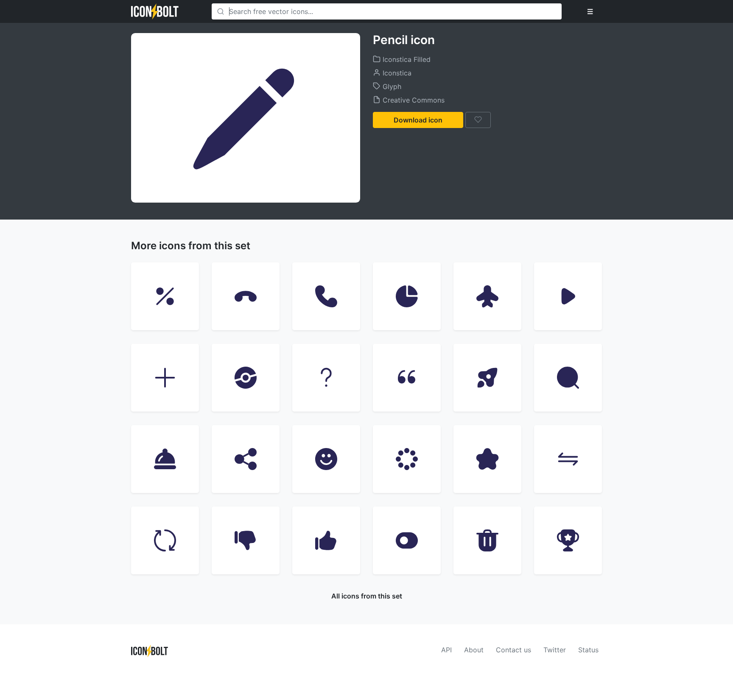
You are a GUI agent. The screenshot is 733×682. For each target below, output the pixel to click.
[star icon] (487, 459)
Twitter (554, 650)
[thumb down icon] (246, 540)
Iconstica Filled (405, 59)
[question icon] (326, 378)
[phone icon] (326, 296)
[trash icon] (487, 540)
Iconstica (395, 73)
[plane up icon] (487, 296)
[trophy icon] (568, 540)
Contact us (513, 650)
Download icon (418, 120)
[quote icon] (407, 378)
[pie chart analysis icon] (407, 296)
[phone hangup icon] (246, 296)
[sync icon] (165, 540)
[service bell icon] (165, 459)
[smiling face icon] (326, 459)
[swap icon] (568, 459)
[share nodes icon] (246, 459)
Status (588, 650)
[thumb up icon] (326, 540)
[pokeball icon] (246, 378)
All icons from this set (366, 596)
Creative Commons (412, 100)
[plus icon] (165, 378)
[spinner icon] (407, 459)
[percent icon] (165, 296)
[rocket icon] (487, 378)
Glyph (390, 86)
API (446, 650)
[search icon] (568, 378)
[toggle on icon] (407, 540)
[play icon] (568, 296)
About (474, 650)
